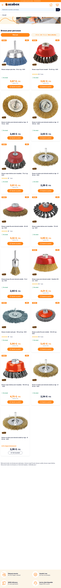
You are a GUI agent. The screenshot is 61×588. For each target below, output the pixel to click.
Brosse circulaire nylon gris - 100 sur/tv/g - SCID (14, 332)
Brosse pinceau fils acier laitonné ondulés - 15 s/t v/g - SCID (14, 280)
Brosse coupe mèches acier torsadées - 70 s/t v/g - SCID (15, 174)
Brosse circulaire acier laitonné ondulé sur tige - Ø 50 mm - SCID (45, 385)
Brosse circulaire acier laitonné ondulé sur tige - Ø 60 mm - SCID (15, 438)
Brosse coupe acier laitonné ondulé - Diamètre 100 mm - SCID (45, 280)
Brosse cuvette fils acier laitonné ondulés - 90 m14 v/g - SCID (15, 227)
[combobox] (30, 9)
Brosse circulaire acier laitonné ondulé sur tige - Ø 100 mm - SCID (45, 123)
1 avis (11, 178)
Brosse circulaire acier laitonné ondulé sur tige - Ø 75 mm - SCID (15, 123)
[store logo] (12, 4)
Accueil (4, 15)
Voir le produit (16, 452)
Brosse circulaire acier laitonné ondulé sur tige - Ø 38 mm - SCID (45, 174)
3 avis (41, 74)
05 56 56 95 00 (37, 1)
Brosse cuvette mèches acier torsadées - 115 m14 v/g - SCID (45, 227)
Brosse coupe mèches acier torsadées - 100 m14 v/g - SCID (15, 385)
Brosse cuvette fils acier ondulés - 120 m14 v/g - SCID (44, 332)
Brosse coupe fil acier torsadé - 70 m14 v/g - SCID (45, 69)
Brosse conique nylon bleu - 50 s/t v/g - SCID (13, 69)
